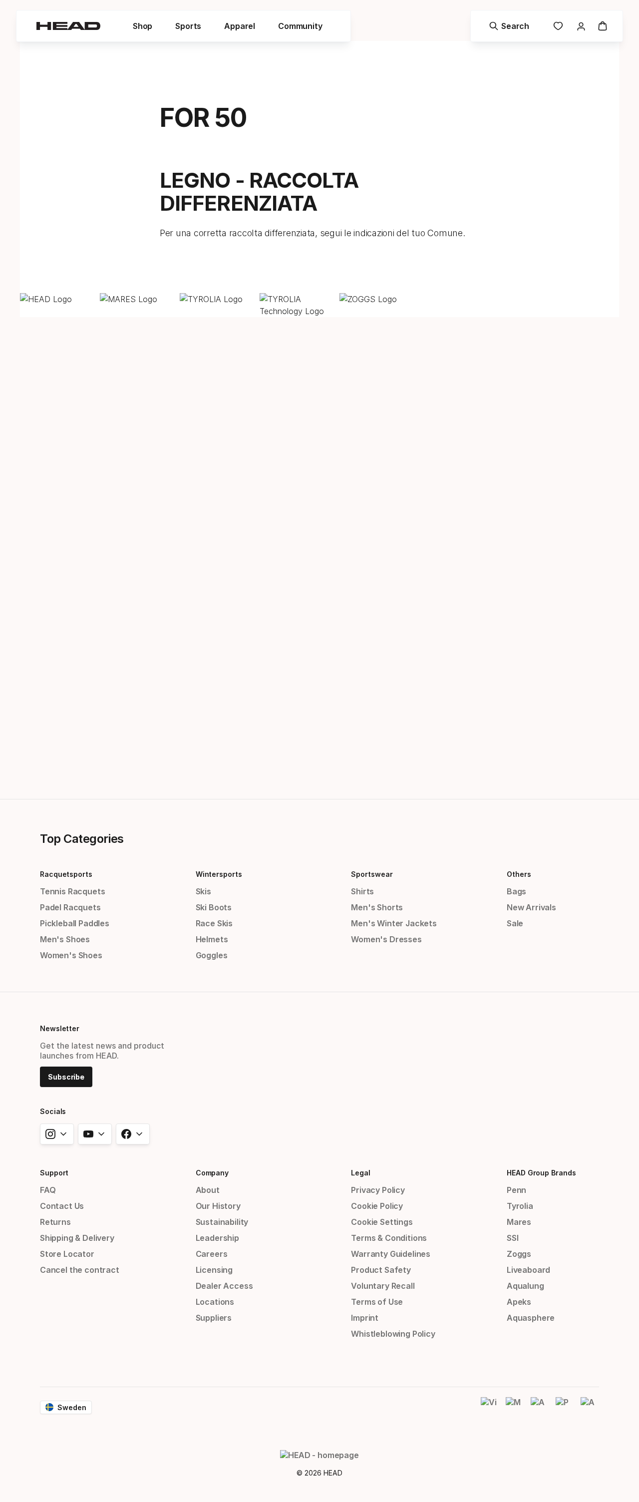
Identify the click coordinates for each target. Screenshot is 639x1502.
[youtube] (95, 1134)
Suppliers (214, 1318)
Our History (218, 1206)
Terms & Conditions (389, 1238)
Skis (203, 891)
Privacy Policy (378, 1190)
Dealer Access (224, 1286)
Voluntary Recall (382, 1286)
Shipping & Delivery (77, 1238)
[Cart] (603, 25)
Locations (215, 1302)
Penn (516, 1190)
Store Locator (67, 1254)
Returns (55, 1222)
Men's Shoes (65, 939)
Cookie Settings (381, 1222)
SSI (512, 1238)
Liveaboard (528, 1270)
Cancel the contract (79, 1270)
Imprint (364, 1318)
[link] (558, 25)
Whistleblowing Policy (393, 1334)
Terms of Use (377, 1302)
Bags (516, 891)
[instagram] (57, 1134)
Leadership (217, 1238)
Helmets (212, 939)
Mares (519, 1222)
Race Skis (214, 923)
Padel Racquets (70, 907)
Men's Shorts (377, 907)
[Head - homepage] (68, 26)
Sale (515, 923)
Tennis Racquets (72, 891)
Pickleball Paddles (74, 923)
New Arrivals (531, 907)
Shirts (362, 891)
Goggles (212, 955)
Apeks (519, 1302)
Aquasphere (531, 1318)
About (208, 1190)
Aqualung (525, 1286)
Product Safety (381, 1270)
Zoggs (519, 1254)
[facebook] (133, 1134)
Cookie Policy (377, 1206)
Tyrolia (520, 1206)
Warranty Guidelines (390, 1254)
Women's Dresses (386, 939)
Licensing (214, 1270)
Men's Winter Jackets (393, 923)
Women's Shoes (71, 955)
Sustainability (222, 1222)
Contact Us (62, 1206)
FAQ (47, 1190)
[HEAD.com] (57, 299)
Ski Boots (214, 907)
